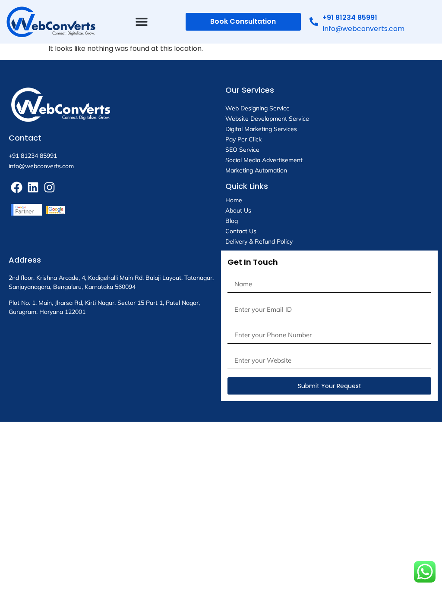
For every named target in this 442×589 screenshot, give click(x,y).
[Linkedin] (33, 187)
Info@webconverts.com (363, 29)
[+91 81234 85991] (313, 21)
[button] (141, 21)
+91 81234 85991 (349, 17)
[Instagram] (49, 187)
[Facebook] (17, 187)
